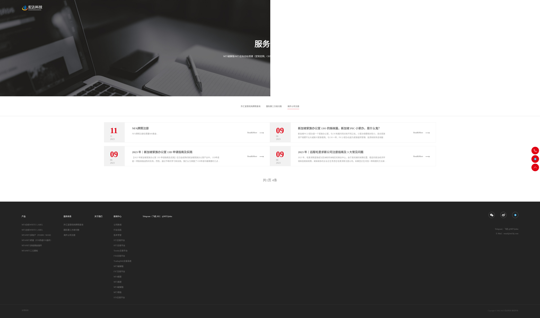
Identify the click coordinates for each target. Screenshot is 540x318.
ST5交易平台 (119, 240)
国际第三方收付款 (274, 106)
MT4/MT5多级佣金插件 (32, 245)
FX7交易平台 (119, 271)
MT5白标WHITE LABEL (32, 230)
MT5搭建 (118, 282)
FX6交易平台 (119, 256)
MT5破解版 (118, 266)
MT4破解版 (118, 287)
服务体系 (447, 9)
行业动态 (118, 230)
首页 (423, 9)
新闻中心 (476, 9)
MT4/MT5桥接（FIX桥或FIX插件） (37, 240)
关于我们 (462, 9)
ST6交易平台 (119, 297)
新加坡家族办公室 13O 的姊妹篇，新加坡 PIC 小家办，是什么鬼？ (339, 128)
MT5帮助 (118, 292)
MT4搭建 (118, 277)
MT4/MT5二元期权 (30, 251)
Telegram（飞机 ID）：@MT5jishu (502, 9)
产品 (434, 9)
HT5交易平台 (119, 245)
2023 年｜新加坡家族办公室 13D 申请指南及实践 (162, 152)
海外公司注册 (293, 106)
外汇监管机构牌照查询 (250, 106)
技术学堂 (118, 235)
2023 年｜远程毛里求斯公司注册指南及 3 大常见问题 (330, 152)
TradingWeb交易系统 (122, 261)
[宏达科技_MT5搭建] (32, 7)
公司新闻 (118, 225)
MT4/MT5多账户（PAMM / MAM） (37, 235)
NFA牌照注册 (140, 128)
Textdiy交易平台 (121, 251)
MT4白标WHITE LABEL (32, 225)
